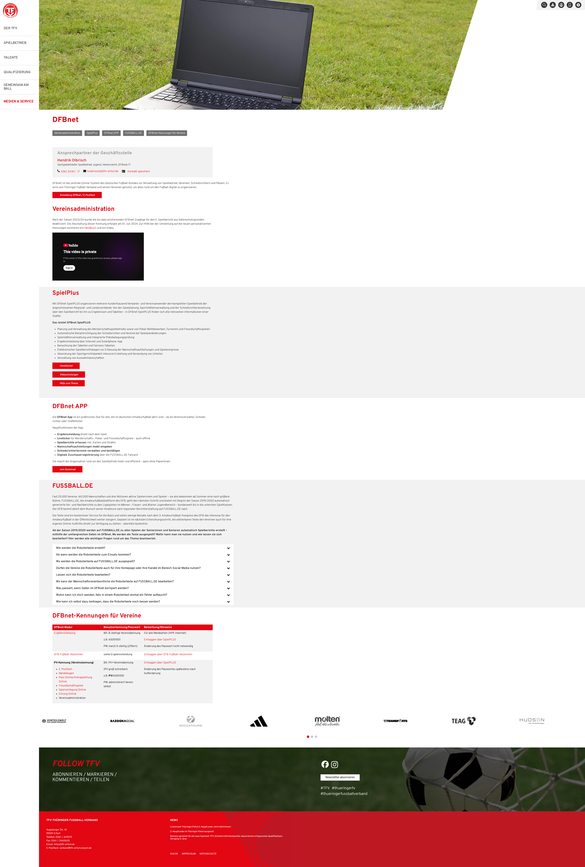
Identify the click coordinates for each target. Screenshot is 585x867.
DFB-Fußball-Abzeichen (68, 654)
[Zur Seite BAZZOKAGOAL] (122, 721)
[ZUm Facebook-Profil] (325, 764)
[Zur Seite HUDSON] (532, 721)
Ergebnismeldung (64, 633)
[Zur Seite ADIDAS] (259, 721)
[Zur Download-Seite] (553, 5)
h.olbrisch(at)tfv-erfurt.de (102, 171)
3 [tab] (316, 736)
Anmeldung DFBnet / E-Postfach (77, 195)
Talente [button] (11, 57)
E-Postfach (65, 669)
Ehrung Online (67, 694)
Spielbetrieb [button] (15, 43)
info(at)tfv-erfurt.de (64, 844)
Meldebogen (66, 673)
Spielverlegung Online (72, 690)
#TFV (325, 788)
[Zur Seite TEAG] (463, 721)
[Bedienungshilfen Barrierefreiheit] (578, 5)
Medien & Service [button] (19, 101)
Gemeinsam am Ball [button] (16, 87)
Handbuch (90, 228)
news (174, 820)
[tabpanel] (73, 721)
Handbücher (66, 365)
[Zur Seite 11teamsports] (395, 721)
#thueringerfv (343, 788)
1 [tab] (308, 736)
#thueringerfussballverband (344, 794)
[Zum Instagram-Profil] (334, 764)
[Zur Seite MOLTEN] (327, 721)
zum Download (68, 469)
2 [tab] (312, 736)
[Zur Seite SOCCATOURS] (191, 721)
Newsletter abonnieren (340, 777)
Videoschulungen (69, 374)
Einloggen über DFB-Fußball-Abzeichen (168, 654)
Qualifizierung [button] (17, 72)
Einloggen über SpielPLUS (160, 639)
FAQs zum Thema (69, 383)
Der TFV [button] (10, 28)
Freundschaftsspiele (71, 685)
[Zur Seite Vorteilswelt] (54, 721)
